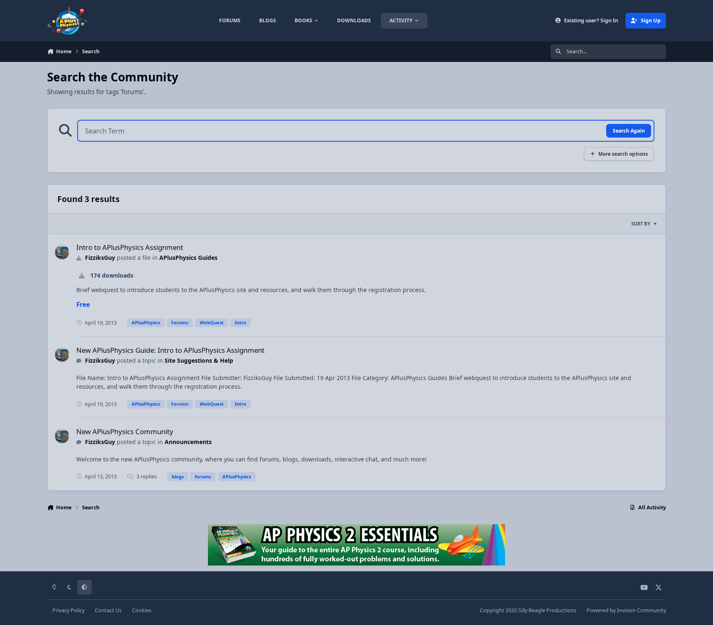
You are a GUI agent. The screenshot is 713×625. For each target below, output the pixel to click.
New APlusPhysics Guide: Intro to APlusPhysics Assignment (170, 350)
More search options (623, 153)
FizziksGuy (100, 257)
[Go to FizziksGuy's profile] (62, 252)
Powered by (626, 610)
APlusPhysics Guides (188, 257)
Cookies (141, 610)
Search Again (629, 130)
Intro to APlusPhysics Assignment (129, 247)
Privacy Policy (68, 610)
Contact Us (108, 610)
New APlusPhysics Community (124, 431)
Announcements (188, 442)
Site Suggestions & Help (199, 360)
